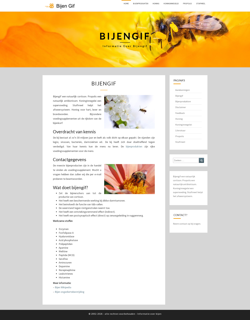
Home (126, 3)
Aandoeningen (182, 89)
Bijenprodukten (140, 3)
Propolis (187, 3)
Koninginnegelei (171, 3)
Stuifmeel (200, 3)
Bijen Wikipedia (63, 287)
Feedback (180, 113)
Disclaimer (180, 107)
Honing (156, 3)
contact (183, 223)
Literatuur (180, 130)
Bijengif (179, 95)
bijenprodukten (134, 146)
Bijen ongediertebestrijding (69, 291)
